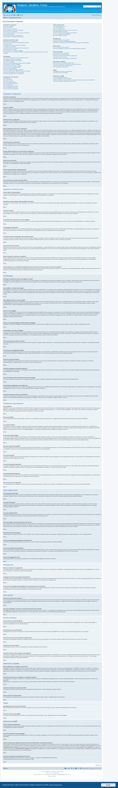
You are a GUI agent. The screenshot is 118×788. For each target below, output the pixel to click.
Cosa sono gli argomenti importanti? (10, 86)
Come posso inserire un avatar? (10, 49)
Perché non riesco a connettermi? (10, 31)
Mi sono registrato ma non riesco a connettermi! (13, 30)
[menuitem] (15, 15)
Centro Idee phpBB (66, 735)
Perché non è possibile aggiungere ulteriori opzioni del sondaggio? (17, 63)
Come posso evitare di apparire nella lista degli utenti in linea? (16, 42)
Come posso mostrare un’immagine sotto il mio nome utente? (16, 47)
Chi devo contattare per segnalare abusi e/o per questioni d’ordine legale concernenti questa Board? (74, 79)
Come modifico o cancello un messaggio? (12, 59)
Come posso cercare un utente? (60, 57)
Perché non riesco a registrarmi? (10, 28)
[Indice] (10, 8)
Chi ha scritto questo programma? (60, 77)
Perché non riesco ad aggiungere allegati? (12, 67)
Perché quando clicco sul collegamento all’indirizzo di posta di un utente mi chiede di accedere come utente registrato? (25, 52)
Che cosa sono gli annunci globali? (10, 83)
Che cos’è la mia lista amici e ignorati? (61, 47)
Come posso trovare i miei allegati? (60, 72)
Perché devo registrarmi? (8, 26)
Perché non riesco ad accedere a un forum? (12, 65)
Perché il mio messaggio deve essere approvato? (13, 72)
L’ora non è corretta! (7, 44)
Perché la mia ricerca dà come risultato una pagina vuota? (65, 55)
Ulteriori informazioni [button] (55, 785)
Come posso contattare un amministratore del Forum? (64, 81)
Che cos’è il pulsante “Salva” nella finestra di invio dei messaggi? (16, 71)
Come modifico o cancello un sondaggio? (11, 64)
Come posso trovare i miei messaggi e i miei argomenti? (64, 58)
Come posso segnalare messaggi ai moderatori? (13, 69)
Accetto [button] (108, 785)
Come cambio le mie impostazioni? (10, 41)
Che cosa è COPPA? (7, 27)
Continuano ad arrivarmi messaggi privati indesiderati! (64, 41)
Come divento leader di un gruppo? (60, 31)
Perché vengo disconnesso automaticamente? (13, 35)
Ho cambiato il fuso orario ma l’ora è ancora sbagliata (14, 45)
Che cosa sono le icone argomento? (10, 88)
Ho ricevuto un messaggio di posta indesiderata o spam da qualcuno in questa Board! (71, 42)
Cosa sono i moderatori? (58, 27)
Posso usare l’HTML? (7, 79)
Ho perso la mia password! (9, 34)
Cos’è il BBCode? (7, 78)
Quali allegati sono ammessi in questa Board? (62, 71)
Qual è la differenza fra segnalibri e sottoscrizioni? (63, 62)
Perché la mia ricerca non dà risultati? (61, 54)
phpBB (47, 771)
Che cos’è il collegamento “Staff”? (60, 35)
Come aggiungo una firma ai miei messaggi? (12, 60)
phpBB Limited (40, 726)
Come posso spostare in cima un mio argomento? (13, 73)
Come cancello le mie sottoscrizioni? (60, 66)
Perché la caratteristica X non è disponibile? (62, 78)
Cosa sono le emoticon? (8, 80)
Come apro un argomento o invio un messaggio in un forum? (16, 57)
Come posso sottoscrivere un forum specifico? (63, 65)
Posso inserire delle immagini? (9, 82)
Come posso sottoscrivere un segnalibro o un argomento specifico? (67, 64)
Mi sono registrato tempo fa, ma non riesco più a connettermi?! (16, 32)
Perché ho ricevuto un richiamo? (10, 68)
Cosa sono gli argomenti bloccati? (10, 87)
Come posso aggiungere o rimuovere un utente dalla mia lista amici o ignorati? (69, 48)
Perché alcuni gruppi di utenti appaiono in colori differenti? (65, 32)
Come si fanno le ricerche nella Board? (61, 53)
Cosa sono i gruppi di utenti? (59, 28)
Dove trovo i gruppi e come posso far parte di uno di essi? (65, 30)
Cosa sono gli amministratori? (59, 26)
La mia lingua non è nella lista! (9, 46)
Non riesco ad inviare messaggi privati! (61, 39)
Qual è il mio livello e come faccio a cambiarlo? (13, 50)
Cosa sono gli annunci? (8, 84)
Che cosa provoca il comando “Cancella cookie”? (13, 36)
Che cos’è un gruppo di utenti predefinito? (61, 34)
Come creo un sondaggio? (8, 61)
